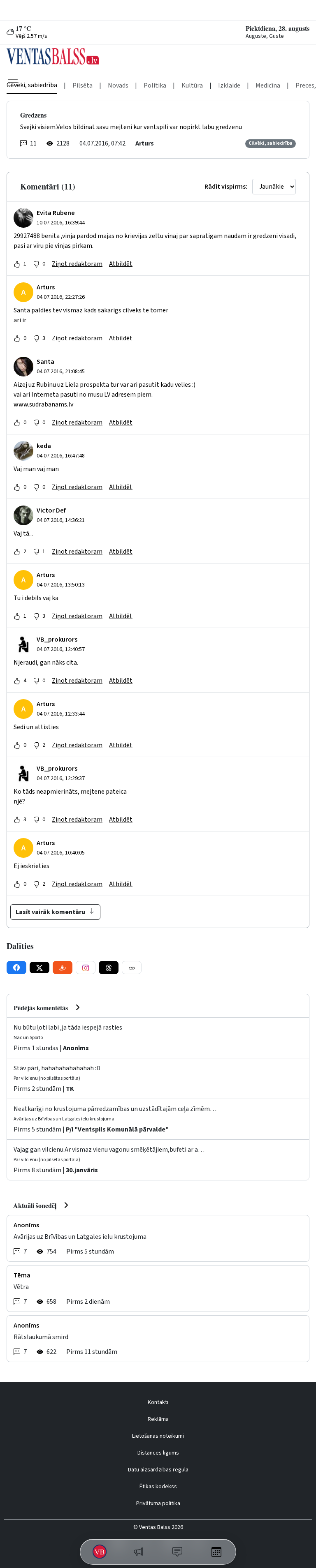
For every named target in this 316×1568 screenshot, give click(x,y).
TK (70, 1088)
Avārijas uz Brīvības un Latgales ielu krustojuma (80, 1236)
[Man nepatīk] (36, 264)
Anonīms (76, 1048)
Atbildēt (120, 263)
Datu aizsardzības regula (158, 1470)
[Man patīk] (17, 264)
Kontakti (158, 1402)
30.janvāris (82, 1170)
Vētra (21, 1286)
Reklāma (158, 1419)
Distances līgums (158, 1453)
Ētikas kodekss (158, 1487)
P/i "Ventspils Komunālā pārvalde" (117, 1129)
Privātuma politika (158, 1503)
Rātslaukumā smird (41, 1337)
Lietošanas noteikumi (158, 1436)
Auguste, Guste (265, 36)
